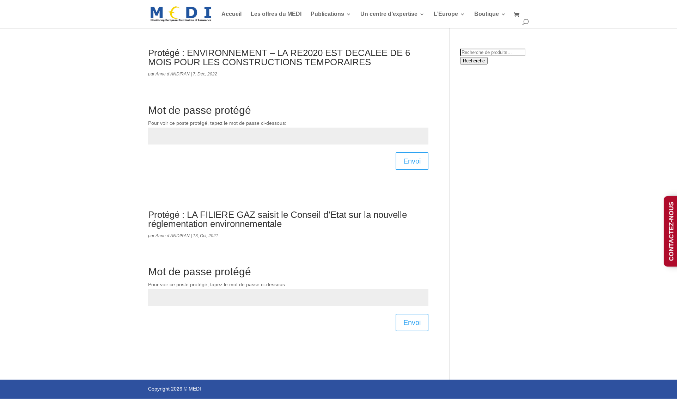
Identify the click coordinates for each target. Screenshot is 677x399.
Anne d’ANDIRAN (172, 74)
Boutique (486, 14)
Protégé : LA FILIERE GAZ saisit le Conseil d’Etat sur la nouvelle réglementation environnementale (277, 219)
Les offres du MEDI (276, 14)
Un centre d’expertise (388, 14)
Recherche (474, 60)
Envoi (412, 161)
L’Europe (446, 14)
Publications (327, 14)
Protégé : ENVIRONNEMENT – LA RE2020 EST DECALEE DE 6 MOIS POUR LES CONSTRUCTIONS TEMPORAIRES (279, 57)
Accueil (231, 14)
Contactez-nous (671, 231)
